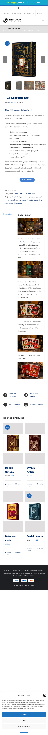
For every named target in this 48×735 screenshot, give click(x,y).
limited (7, 200)
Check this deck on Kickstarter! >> (18, 110)
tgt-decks (35, 200)
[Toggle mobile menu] (43, 20)
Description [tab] (7, 214)
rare (19, 200)
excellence (25, 197)
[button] (45, 695)
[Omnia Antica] (35, 443)
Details (19, 484)
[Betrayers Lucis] (13, 511)
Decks (16, 194)
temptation (26, 200)
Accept (24, 714)
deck (18, 197)
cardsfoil (12, 197)
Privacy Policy (24, 732)
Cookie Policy (29, 585)
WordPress (31, 576)
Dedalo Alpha (35, 536)
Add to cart (27, 179)
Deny (24, 720)
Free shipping (12, 3)
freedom (33, 197)
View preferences (24, 726)
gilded (39, 197)
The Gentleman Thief (27, 194)
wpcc (20, 203)
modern (14, 200)
